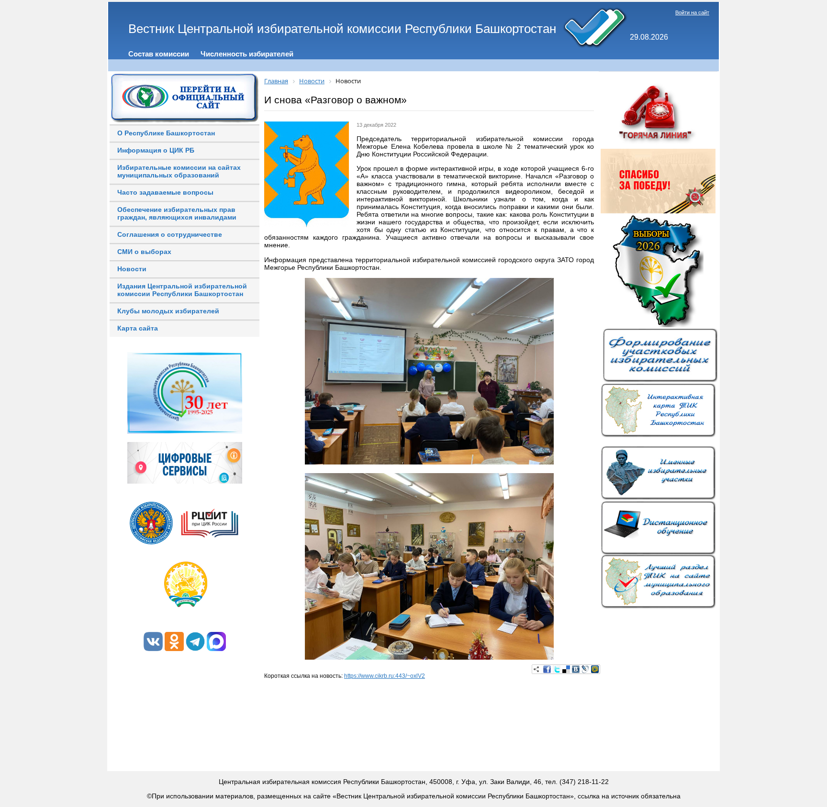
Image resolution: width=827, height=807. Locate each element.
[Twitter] (556, 669)
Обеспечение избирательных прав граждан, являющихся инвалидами (176, 213)
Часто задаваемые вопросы (165, 192)
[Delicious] (566, 669)
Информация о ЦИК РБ (155, 150)
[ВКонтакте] (576, 669)
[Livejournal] (585, 669)
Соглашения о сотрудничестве (169, 234)
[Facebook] (547, 669)
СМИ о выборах (144, 251)
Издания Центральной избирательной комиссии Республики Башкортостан (182, 290)
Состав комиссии (158, 54)
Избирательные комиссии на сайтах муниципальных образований (179, 171)
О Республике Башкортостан (166, 133)
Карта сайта (137, 328)
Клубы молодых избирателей (168, 311)
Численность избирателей (247, 54)
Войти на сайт (692, 12)
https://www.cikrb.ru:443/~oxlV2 (384, 676)
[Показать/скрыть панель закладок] (536, 669)
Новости (131, 269)
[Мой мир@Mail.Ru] (595, 669)
